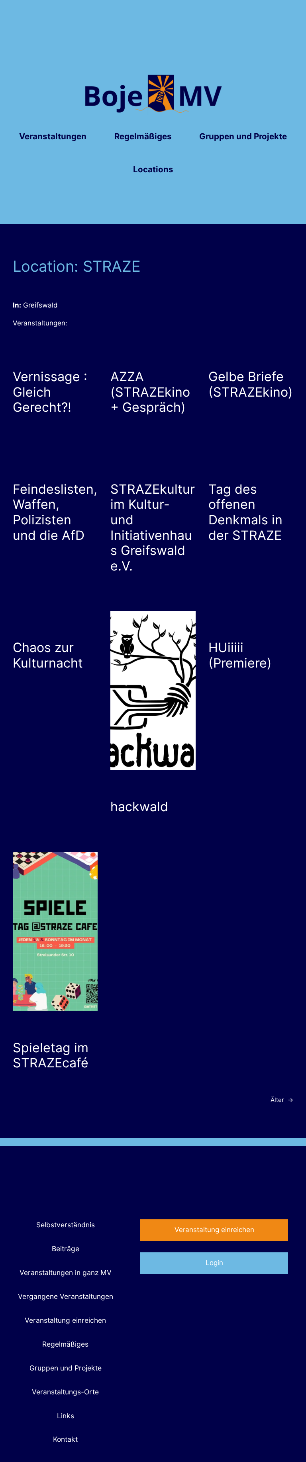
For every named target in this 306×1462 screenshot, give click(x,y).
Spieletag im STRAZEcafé (50, 1055)
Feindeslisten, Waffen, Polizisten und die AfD (55, 512)
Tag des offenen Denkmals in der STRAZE (245, 512)
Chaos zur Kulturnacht (48, 655)
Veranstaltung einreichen (214, 1230)
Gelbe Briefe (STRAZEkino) (250, 384)
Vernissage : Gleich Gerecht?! (50, 392)
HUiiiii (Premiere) (240, 655)
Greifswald (40, 305)
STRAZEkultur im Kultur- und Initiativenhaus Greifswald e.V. (152, 528)
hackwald (139, 806)
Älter (282, 1100)
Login (214, 1263)
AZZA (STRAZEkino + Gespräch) (150, 392)
